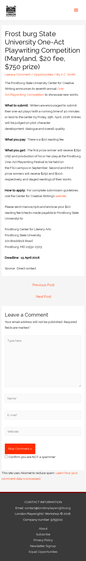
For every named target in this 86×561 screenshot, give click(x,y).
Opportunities (43, 74)
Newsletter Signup (43, 546)
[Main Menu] (76, 10)
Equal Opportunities (43, 551)
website (60, 196)
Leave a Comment (18, 74)
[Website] (43, 432)
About (43, 528)
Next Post (43, 296)
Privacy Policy (43, 540)
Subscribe (43, 534)
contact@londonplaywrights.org (48, 508)
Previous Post (43, 285)
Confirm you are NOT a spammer (31, 457)
